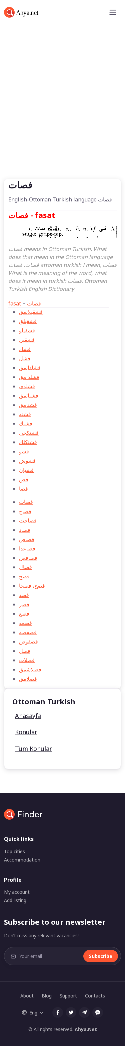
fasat (14, 303)
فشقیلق (28, 321)
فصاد (24, 529)
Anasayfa (28, 716)
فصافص (28, 557)
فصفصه (28, 632)
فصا (23, 488)
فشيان (26, 470)
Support (68, 995)
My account (17, 892)
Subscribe (100, 956)
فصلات (27, 660)
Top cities (14, 851)
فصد (24, 595)
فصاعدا (27, 548)
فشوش (27, 460)
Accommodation (22, 860)
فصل (24, 650)
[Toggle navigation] (112, 12)
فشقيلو (27, 330)
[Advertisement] (62, 113)
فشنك (25, 423)
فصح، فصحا (32, 585)
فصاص (26, 539)
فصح (24, 576)
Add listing (15, 900)
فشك (25, 349)
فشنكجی (29, 432)
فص (23, 479)
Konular (26, 732)
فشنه (25, 414)
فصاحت (28, 520)
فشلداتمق (30, 367)
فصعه (25, 623)
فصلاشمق (30, 669)
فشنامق (28, 404)
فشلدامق (29, 377)
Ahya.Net (86, 1029)
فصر (24, 604)
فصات (34, 303)
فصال (25, 567)
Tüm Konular (33, 749)
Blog (47, 995)
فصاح (25, 511)
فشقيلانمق (31, 311)
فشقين (27, 339)
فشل (24, 358)
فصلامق (28, 678)
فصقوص (28, 641)
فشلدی (27, 386)
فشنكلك (28, 442)
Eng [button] (33, 1012)
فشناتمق (28, 395)
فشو (24, 451)
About (27, 995)
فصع (24, 613)
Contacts (95, 995)
